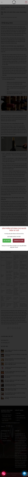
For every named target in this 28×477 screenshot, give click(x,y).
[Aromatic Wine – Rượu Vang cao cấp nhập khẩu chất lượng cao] (14, 2)
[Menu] (2, 2)
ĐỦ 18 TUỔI (7, 240)
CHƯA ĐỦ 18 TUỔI (18, 240)
